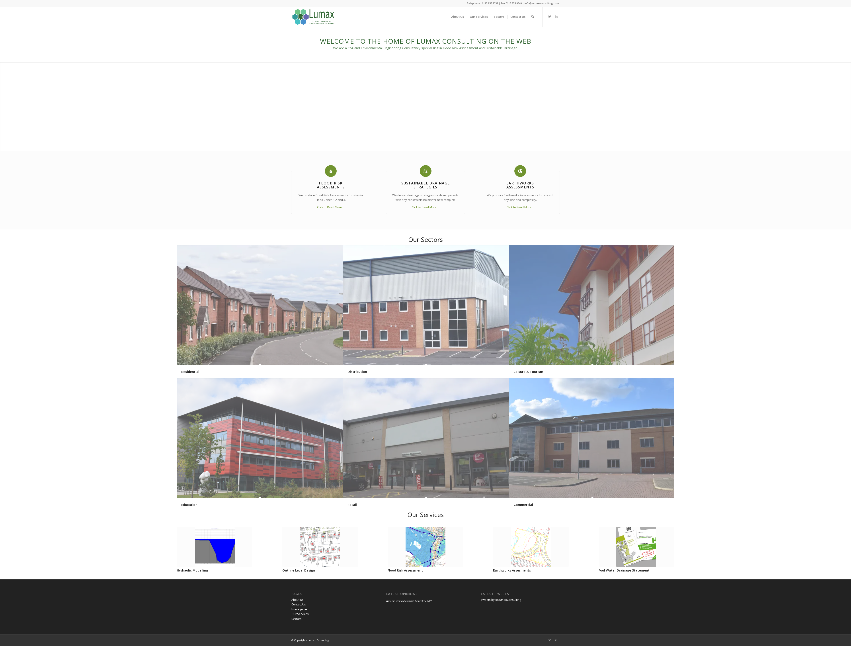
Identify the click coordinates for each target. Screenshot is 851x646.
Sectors (296, 619)
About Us (297, 600)
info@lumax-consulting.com (542, 3)
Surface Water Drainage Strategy (203, 570)
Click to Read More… (330, 207)
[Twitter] (549, 16)
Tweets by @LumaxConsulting (501, 600)
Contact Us (298, 604)
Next (667, 544)
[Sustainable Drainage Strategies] (425, 171)
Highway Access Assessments (411, 570)
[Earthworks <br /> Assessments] (520, 171)
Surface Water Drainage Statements (311, 570)
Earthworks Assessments (520, 185)
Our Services (300, 614)
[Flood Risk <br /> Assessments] (331, 171)
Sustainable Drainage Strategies (425, 185)
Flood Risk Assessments (331, 185)
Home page (299, 609)
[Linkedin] (556, 16)
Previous (183, 544)
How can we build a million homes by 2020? (409, 600)
